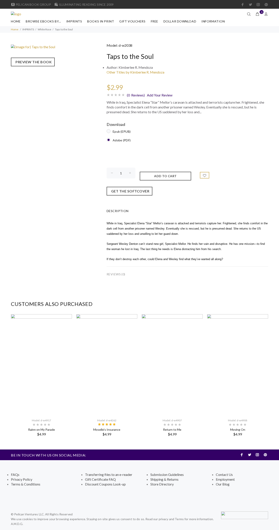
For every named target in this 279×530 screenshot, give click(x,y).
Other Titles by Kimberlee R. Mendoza (135, 72)
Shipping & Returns (164, 479)
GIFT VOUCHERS (132, 21)
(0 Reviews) (136, 95)
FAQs (15, 474)
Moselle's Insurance (106, 429)
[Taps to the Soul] (33, 46)
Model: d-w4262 (106, 420)
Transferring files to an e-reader (108, 474)
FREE (154, 21)
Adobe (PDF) (122, 140)
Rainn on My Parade (41, 429)
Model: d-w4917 (41, 420)
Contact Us (224, 474)
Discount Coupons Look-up (105, 484)
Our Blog (223, 484)
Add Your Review (159, 95)
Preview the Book (33, 62)
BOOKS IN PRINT (100, 21)
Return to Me (172, 429)
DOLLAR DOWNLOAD (179, 21)
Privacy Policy (21, 479)
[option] (41, 375)
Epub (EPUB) (122, 131)
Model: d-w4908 (237, 420)
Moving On (237, 429)
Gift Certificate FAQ (100, 479)
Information (213, 21)
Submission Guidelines (167, 474)
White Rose (44, 29)
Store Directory (162, 484)
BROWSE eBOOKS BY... (43, 21)
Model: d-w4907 (172, 420)
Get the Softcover (130, 191)
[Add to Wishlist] (204, 175)
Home (15, 21)
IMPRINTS (74, 21)
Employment (225, 479)
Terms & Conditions (25, 484)
